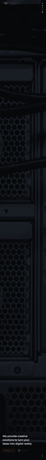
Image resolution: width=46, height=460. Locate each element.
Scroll (42, 455)
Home (13, 3)
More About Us (7, 450)
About (16, 3)
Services (20, 3)
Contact (28, 3)
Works (24, 3)
